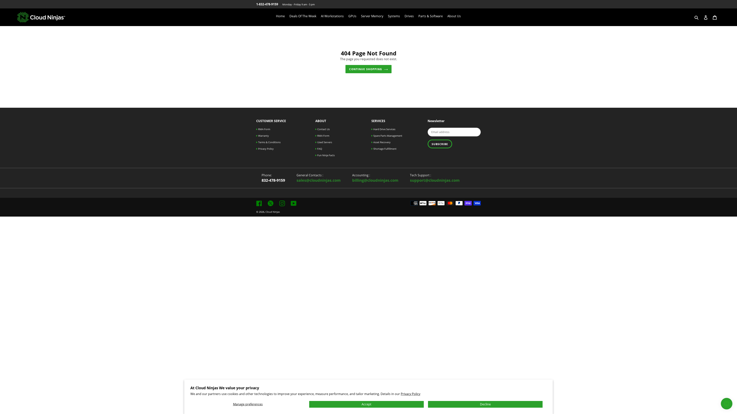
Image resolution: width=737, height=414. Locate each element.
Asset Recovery (382, 142)
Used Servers (324, 142)
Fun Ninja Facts (326, 155)
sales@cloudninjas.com (319, 180)
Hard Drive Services (384, 129)
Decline (485, 404)
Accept (366, 404)
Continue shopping (365, 69)
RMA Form (264, 129)
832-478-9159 (273, 180)
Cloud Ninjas (272, 212)
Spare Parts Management (387, 135)
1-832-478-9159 (267, 4)
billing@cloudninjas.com (375, 180)
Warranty (263, 135)
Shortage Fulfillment (385, 148)
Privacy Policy (410, 394)
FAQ (319, 148)
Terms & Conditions (269, 142)
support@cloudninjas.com (435, 180)
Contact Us (323, 129)
